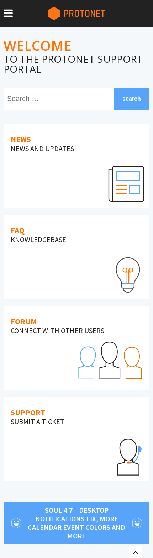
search (131, 99)
